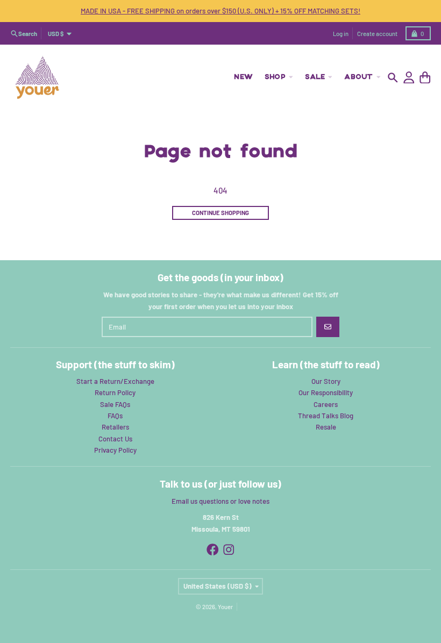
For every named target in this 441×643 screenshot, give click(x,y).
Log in (340, 33)
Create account (377, 33)
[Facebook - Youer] (213, 550)
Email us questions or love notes (220, 501)
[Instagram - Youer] (229, 550)
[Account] (409, 78)
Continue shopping (220, 212)
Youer (225, 606)
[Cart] (425, 78)
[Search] (393, 78)
